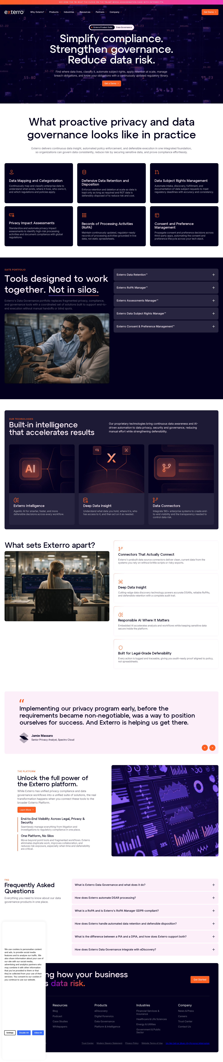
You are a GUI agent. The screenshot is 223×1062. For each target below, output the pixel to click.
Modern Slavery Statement (109, 1043)
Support (180, 5)
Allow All (38, 1033)
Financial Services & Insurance (147, 1012)
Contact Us (193, 5)
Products (101, 1005)
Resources (60, 1005)
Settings (10, 1033)
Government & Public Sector (148, 1031)
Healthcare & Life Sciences (151, 1019)
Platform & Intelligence (107, 1026)
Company (185, 1005)
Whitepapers (60, 1026)
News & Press (186, 1010)
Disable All (24, 1033)
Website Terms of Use (152, 1043)
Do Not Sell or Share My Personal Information (187, 1043)
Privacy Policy (132, 1043)
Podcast (57, 1016)
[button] (166, 275)
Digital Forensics (104, 1016)
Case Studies (60, 1021)
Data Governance (105, 1021)
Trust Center (210, 5)
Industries (143, 1005)
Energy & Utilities (146, 1024)
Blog (55, 1010)
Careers (182, 1016)
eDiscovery (101, 1010)
